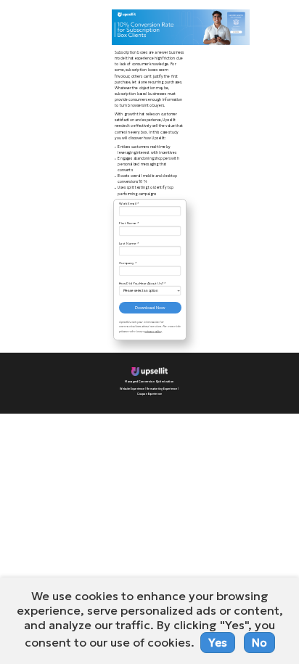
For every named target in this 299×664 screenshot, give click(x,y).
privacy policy (153, 331)
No (259, 642)
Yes (217, 642)
